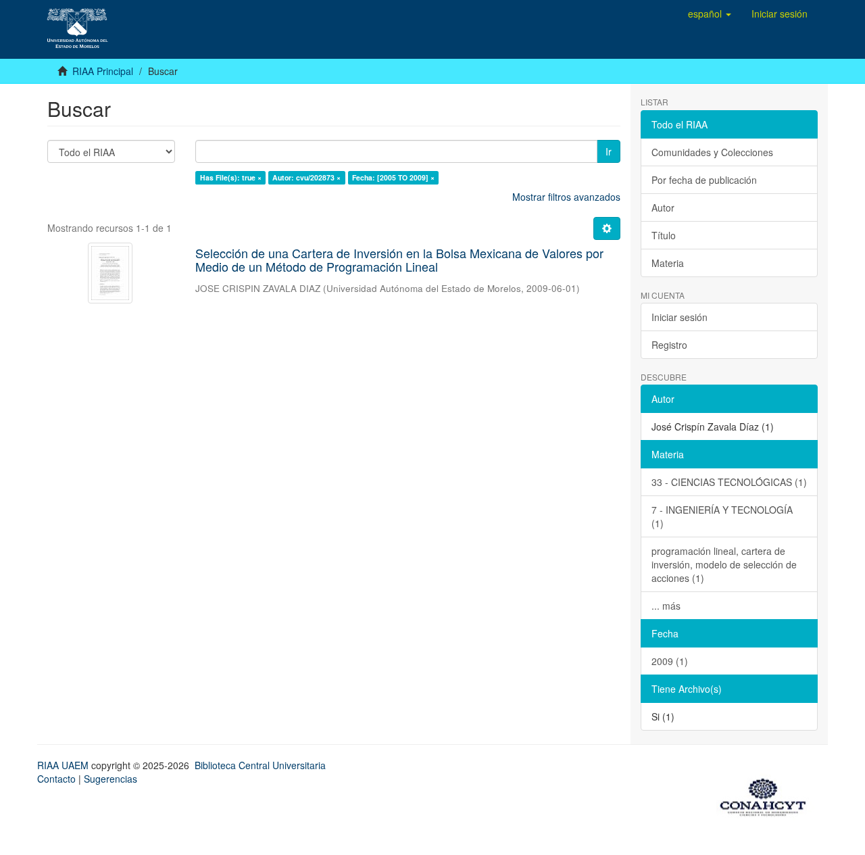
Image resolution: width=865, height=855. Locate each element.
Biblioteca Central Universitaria (260, 765)
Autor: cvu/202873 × (306, 177)
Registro (669, 344)
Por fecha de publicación (704, 180)
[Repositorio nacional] (767, 795)
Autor (662, 207)
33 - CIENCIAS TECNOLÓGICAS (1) (729, 482)
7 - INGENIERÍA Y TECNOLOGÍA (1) (722, 516)
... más (666, 605)
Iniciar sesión (679, 317)
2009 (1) (669, 661)
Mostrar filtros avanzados (566, 196)
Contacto (56, 778)
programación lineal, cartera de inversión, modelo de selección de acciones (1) (724, 564)
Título (663, 235)
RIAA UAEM (64, 765)
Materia (667, 263)
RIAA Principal (102, 71)
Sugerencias (110, 778)
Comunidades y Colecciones (712, 152)
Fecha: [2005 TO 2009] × (393, 177)
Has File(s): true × (231, 177)
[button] (709, 13)
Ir (609, 151)
